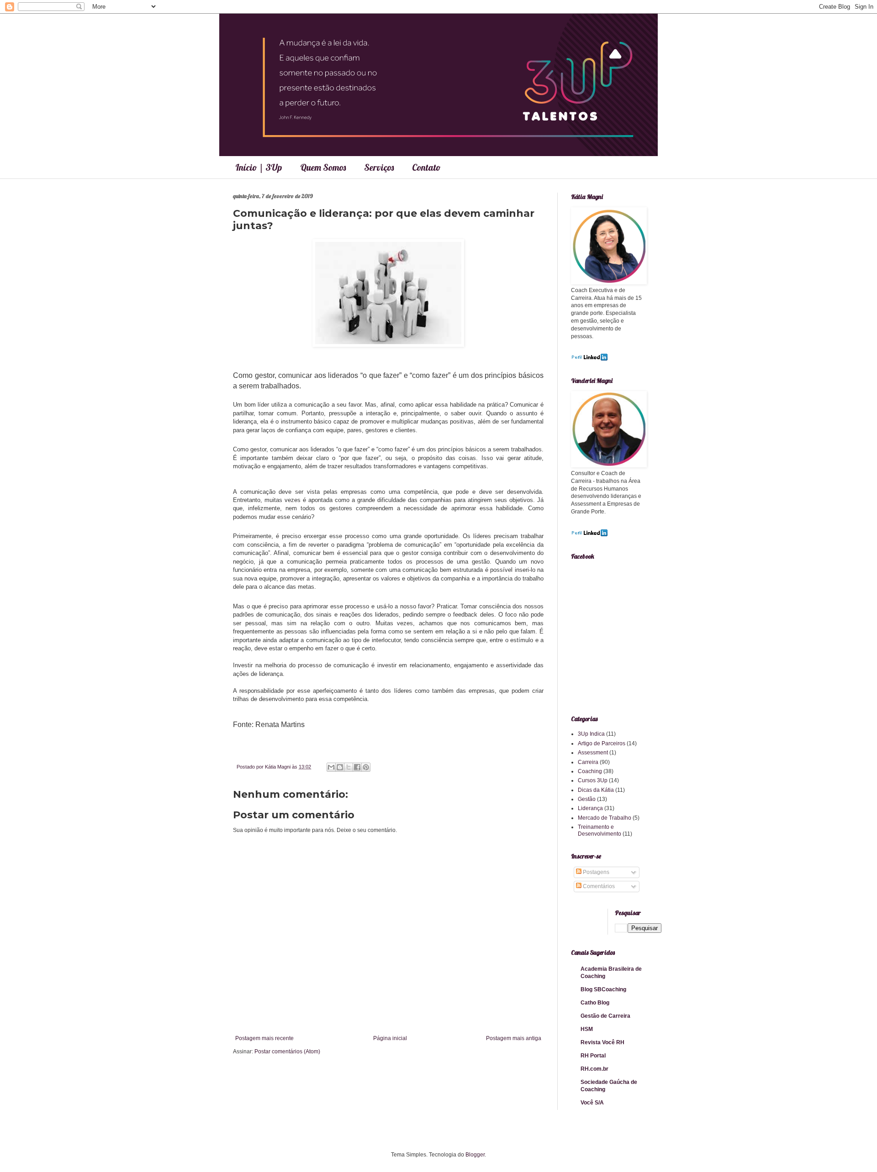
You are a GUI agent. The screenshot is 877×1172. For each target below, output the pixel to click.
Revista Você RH (602, 1042)
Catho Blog (595, 1002)
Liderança (590, 808)
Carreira (588, 762)
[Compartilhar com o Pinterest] (365, 767)
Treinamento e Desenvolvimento (599, 830)
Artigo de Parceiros (601, 743)
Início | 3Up (258, 167)
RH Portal (593, 1055)
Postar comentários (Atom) (287, 1051)
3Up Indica (591, 734)
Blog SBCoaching (603, 989)
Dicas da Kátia (596, 790)
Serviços (379, 167)
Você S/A (592, 1102)
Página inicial (390, 1038)
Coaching (590, 771)
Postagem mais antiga (513, 1038)
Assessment (593, 752)
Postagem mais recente (264, 1038)
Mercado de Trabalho (604, 818)
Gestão (587, 799)
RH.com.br (594, 1069)
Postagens (595, 872)
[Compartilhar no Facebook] (357, 767)
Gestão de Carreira (605, 1016)
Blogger (475, 1154)
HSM (587, 1029)
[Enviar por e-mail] (331, 767)
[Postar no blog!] (339, 767)
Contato (426, 167)
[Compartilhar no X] (348, 767)
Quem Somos (323, 167)
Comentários (598, 886)
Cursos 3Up (593, 780)
